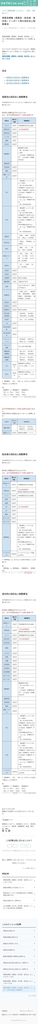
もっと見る (32, 995)
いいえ (25, 846)
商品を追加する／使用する (12, 900)
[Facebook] (3, 831)
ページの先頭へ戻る (28, 868)
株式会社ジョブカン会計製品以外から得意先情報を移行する (18, 894)
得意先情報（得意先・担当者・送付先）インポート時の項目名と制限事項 (18, 989)
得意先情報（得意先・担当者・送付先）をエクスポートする (18, 976)
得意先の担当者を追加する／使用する (15, 963)
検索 (25, 4)
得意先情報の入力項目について (13, 887)
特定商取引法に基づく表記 (28, 1014)
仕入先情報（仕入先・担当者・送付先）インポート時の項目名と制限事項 (18, 907)
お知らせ (28, 4)
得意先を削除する (9, 950)
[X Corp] (6, 831)
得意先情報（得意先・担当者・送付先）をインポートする (18, 881)
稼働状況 (31, 4)
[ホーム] (12, 3)
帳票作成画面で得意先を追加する (14, 956)
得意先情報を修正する (10, 937)
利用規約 (4, 1011)
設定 (28, 10)
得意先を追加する (9, 931)
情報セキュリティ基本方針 (10, 1014)
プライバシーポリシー (26, 1011)
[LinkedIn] (9, 831)
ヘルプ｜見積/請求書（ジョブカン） (13, 10)
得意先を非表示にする (10, 943)
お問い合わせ (34, 4)
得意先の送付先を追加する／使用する (15, 969)
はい (12, 846)
